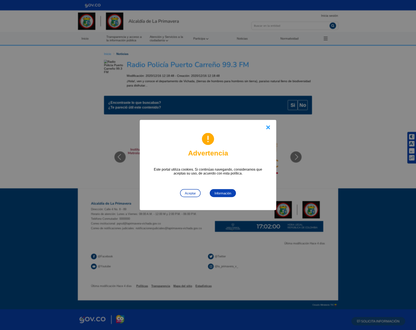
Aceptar (190, 193)
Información (222, 193)
